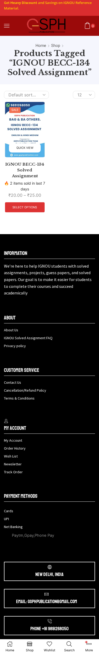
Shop (55, 45)
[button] (7, 25)
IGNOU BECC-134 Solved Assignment (24, 170)
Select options (24, 207)
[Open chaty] (15, 641)
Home (41, 45)
